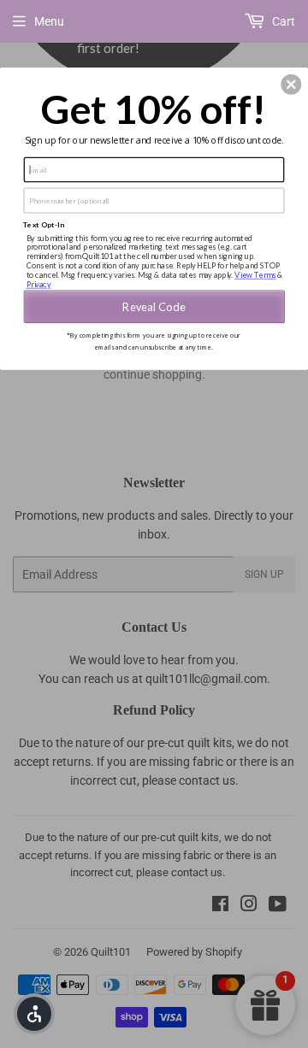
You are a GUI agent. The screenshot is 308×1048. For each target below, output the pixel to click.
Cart (282, 21)
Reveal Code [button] (153, 306)
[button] (291, 84)
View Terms (254, 275)
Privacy (39, 284)
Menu (49, 21)
